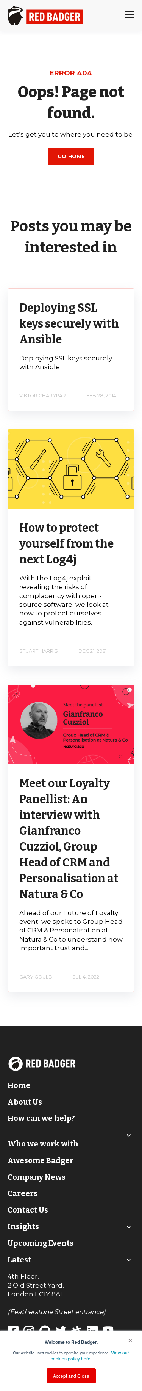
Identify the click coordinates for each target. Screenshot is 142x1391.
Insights (23, 1226)
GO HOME (71, 156)
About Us (25, 1102)
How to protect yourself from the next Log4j (66, 543)
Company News (37, 1177)
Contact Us (28, 1210)
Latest (19, 1259)
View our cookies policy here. (90, 1355)
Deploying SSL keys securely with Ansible (69, 323)
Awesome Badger (40, 1160)
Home (19, 1085)
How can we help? (41, 1118)
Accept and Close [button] (71, 1376)
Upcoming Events (40, 1243)
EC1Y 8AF (49, 1294)
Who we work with (43, 1144)
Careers (22, 1193)
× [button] (130, 1338)
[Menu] (129, 15)
